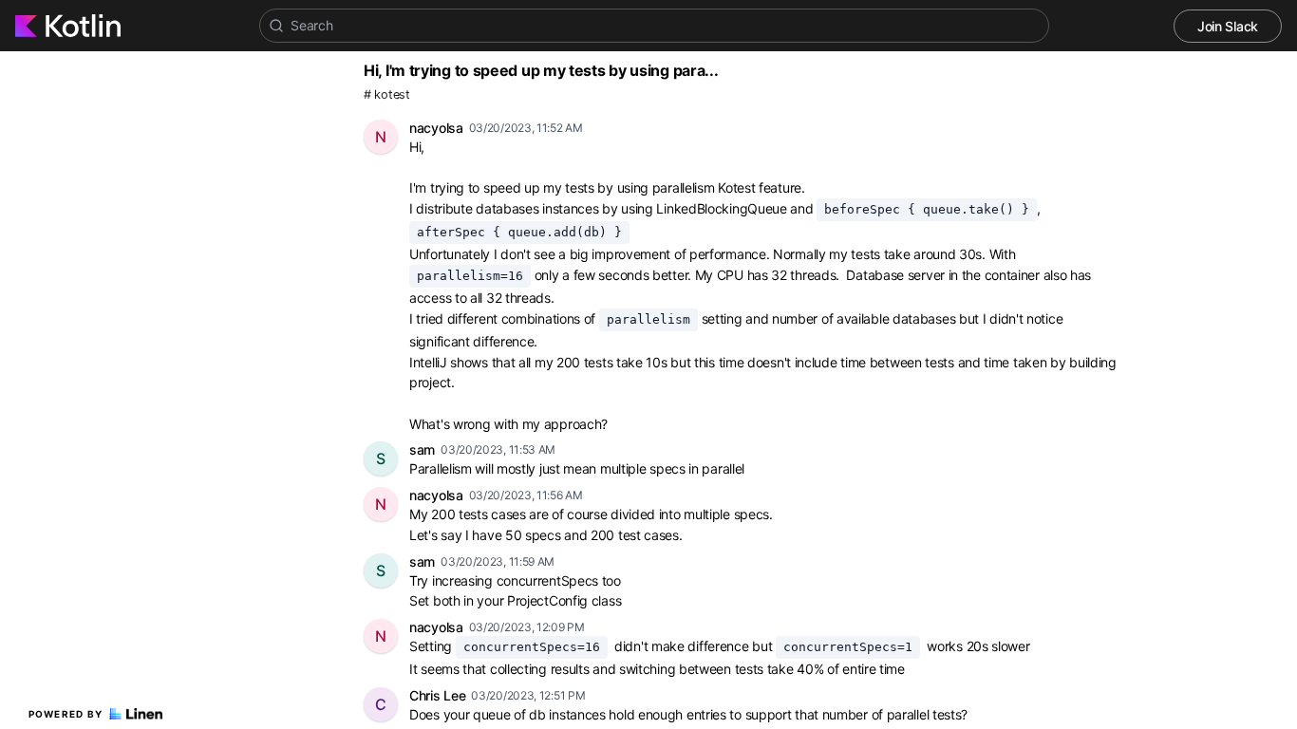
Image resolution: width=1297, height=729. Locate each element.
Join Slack (1227, 26)
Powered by (65, 714)
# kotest (387, 94)
